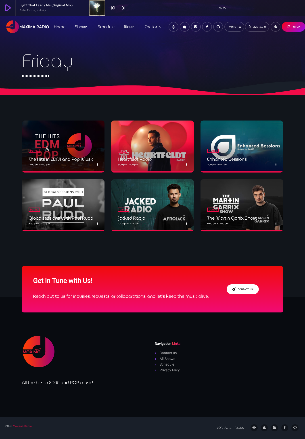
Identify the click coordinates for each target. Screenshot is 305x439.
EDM (122, 150)
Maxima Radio (22, 426)
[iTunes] (185, 27)
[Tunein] (173, 27)
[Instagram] (196, 27)
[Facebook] (207, 27)
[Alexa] (218, 27)
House (213, 150)
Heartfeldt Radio (135, 159)
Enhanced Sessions (227, 159)
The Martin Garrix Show (232, 218)
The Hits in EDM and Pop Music (61, 159)
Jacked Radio (131, 218)
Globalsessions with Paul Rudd (61, 218)
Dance (34, 150)
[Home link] (27, 26)
